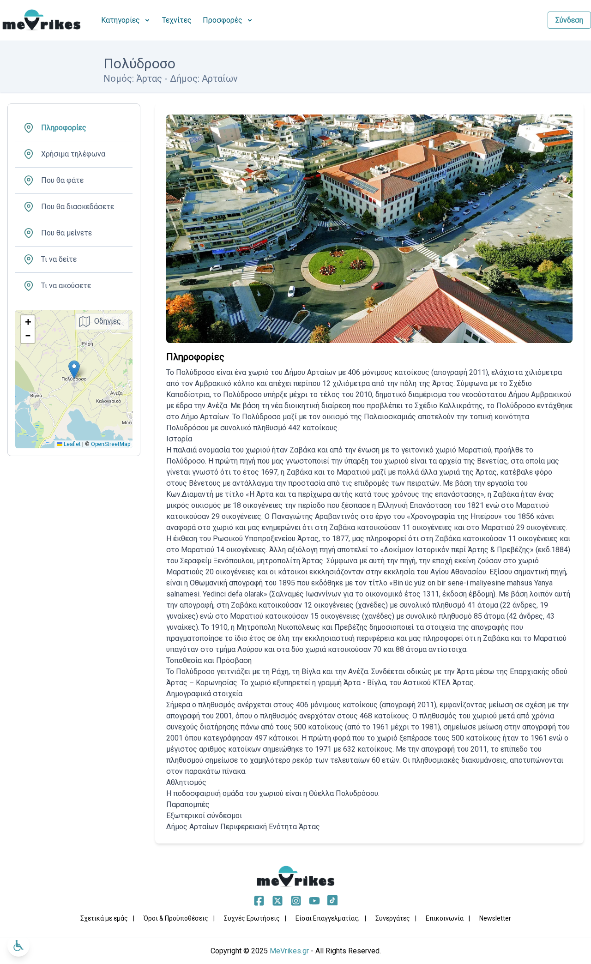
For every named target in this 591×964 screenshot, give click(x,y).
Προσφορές (222, 20)
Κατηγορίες (120, 20)
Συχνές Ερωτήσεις (252, 918)
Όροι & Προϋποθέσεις (176, 918)
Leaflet (71, 444)
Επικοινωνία (445, 918)
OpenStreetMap (110, 444)
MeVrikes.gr (289, 950)
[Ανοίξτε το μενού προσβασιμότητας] (18, 945)
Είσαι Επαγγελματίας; (328, 918)
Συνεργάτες (392, 918)
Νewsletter (495, 918)
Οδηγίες (107, 321)
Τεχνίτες (177, 20)
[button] (74, 369)
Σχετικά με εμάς (104, 918)
